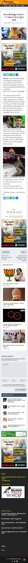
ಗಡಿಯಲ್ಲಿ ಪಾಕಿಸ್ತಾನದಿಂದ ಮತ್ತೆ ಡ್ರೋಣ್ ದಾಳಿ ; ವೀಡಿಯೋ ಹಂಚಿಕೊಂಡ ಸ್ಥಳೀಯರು (12, 324)
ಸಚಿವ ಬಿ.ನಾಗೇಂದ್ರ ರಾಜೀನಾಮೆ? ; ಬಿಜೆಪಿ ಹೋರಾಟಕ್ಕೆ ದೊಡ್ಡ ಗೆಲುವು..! (16, 413)
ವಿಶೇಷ (17, 5)
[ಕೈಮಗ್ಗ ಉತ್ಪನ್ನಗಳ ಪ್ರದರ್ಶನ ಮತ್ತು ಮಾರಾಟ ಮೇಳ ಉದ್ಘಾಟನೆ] (14, 336)
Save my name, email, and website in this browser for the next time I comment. (13, 385)
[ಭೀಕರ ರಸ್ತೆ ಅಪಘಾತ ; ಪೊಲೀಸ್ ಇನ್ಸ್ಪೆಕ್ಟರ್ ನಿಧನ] (5, 407)
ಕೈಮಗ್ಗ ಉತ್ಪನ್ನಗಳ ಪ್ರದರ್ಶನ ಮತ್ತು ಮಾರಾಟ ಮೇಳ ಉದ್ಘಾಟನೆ (13, 345)
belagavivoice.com (15, 558)
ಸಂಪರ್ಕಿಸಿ (3, 546)
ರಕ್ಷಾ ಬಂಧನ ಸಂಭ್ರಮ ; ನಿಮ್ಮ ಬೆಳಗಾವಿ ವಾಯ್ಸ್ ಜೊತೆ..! (15, 419)
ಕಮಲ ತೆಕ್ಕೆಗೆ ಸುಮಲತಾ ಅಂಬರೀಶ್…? (11, 283)
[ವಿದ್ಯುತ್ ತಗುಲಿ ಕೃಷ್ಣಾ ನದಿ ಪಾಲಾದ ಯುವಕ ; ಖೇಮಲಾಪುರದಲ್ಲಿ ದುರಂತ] (5, 426)
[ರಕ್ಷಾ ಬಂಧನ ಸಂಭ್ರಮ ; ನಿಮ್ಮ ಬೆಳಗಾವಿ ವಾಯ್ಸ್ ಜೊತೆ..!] (5, 420)
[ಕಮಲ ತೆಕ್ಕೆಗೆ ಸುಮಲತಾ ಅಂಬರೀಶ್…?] (14, 274)
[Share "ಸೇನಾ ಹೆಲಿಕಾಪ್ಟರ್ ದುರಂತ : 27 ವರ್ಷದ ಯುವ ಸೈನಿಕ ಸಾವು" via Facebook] (7, 212)
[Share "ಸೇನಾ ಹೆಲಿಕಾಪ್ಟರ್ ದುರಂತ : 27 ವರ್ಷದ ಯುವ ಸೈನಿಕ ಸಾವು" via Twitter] (10, 212)
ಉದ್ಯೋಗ (22, 5)
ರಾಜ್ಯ (14, 5)
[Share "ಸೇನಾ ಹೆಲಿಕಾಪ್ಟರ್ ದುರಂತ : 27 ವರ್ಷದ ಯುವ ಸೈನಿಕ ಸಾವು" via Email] (17, 212)
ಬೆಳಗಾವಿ (5, 5)
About (3, 550)
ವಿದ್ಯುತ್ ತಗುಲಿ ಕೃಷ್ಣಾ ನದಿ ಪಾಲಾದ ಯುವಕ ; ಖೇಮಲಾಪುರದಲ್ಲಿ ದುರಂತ (16, 425)
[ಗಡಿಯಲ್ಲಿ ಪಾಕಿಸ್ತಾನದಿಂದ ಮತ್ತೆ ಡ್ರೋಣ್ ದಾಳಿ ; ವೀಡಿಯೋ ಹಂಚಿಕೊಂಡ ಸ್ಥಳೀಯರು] (14, 315)
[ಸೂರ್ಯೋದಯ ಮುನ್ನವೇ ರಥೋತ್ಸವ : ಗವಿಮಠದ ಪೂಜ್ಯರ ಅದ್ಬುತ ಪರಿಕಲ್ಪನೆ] (14, 294)
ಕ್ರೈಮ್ (10, 5)
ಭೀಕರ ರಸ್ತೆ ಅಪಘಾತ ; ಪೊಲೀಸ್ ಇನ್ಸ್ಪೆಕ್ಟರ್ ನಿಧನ (16, 406)
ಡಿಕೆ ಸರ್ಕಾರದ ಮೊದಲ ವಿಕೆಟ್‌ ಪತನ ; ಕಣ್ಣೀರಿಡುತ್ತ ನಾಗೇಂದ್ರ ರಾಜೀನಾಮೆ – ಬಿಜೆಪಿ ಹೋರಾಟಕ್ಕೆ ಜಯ (16, 400)
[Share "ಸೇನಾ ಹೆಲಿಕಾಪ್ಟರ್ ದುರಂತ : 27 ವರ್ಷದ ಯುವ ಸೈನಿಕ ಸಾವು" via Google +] (14, 212)
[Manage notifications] (24, 559)
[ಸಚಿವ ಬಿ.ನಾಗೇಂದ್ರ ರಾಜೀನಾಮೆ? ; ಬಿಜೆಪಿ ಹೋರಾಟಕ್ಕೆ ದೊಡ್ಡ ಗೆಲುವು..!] (5, 413)
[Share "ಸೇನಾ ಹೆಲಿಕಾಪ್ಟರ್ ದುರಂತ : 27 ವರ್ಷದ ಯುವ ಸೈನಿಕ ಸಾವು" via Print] (20, 212)
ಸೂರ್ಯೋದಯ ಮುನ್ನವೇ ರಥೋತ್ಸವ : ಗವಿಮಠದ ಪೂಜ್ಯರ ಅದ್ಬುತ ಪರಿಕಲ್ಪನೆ (13, 303)
